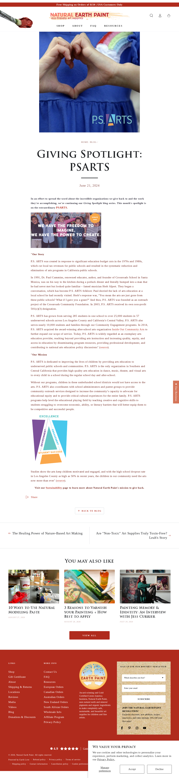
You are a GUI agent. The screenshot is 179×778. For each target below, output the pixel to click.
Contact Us (50, 671)
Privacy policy (55, 759)
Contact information (39, 764)
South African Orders (56, 707)
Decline (159, 769)
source (104, 347)
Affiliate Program (54, 717)
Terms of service (73, 759)
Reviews (13, 697)
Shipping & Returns (20, 686)
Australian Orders (54, 697)
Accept (132, 769)
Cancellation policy (59, 764)
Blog (93, 142)
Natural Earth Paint (25, 755)
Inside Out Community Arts (128, 329)
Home (84, 142)
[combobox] (144, 678)
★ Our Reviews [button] (176, 392)
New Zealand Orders (56, 702)
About (12, 681)
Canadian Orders (53, 691)
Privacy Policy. (106, 759)
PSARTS (61, 207)
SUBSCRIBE (144, 698)
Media (12, 702)
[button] (151, 15)
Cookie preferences (80, 764)
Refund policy (39, 759)
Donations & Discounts (22, 717)
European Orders (53, 686)
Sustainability (54, 487)
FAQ (46, 676)
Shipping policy (19, 764)
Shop (11, 671)
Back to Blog (92, 511)
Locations (14, 691)
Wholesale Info (52, 712)
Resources (49, 681)
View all (89, 635)
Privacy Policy (52, 722)
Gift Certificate (17, 676)
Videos (12, 707)
